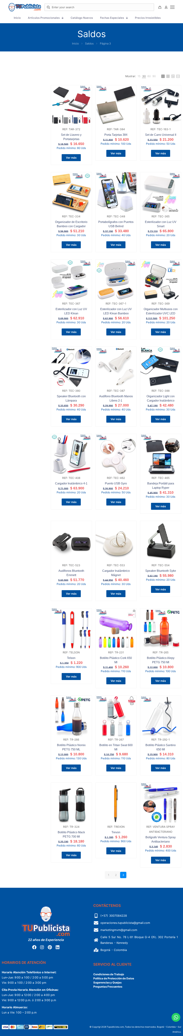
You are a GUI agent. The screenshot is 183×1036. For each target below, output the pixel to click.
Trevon (116, 832)
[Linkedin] (57, 947)
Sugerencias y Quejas (107, 982)
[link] (139, 76)
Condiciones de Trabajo (108, 974)
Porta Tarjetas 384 (115, 134)
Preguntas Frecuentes (107, 986)
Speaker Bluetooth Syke (160, 570)
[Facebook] (34, 947)
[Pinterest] (49, 947)
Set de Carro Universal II (160, 134)
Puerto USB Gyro (116, 483)
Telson (71, 657)
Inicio (75, 43)
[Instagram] (42, 947)
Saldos (89, 43)
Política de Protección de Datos (113, 978)
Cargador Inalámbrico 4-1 (71, 483)
